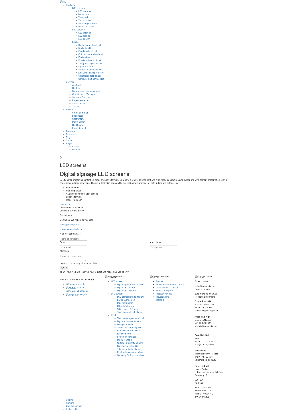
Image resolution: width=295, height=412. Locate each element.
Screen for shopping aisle (90, 69)
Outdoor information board (91, 54)
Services (70, 81)
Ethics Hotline (72, 408)
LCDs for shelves (125, 305)
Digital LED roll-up (126, 287)
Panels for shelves (87, 26)
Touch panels (84, 20)
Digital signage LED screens (131, 284)
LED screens (78, 29)
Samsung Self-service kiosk (91, 78)
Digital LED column (126, 290)
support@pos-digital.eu (71, 229)
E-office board (85, 57)
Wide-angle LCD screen (128, 308)
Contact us (65, 204)
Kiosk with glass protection (91, 72)
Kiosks (75, 41)
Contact (70, 140)
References (71, 134)
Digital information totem (129, 321)
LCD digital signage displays (130, 296)
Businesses (77, 115)
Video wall (83, 17)
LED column (84, 38)
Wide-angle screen (87, 23)
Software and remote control (86, 91)
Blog (68, 137)
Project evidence (80, 100)
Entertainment (79, 127)
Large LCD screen (126, 299)
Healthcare (77, 124)
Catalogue (71, 131)
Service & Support (81, 97)
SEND (64, 268)
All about (76, 84)
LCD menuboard (125, 302)
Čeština (76, 146)
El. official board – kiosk (89, 60)
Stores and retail (80, 112)
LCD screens (78, 8)
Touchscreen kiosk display (130, 312)
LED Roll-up (84, 35)
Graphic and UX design (83, 94)
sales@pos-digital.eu (70, 224)
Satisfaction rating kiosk (89, 75)
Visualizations (78, 103)
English (69, 143)
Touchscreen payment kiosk (130, 318)
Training (76, 106)
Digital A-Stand (85, 66)
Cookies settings (74, 405)
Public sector (78, 121)
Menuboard (84, 14)
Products (70, 4)
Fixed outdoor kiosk (87, 51)
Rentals (76, 88)
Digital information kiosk (89, 44)
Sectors (69, 109)
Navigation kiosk (86, 48)
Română (76, 149)
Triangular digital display (90, 63)
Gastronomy (78, 118)
